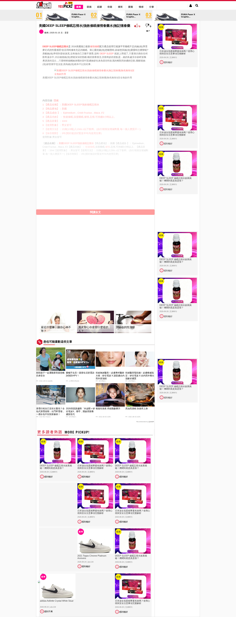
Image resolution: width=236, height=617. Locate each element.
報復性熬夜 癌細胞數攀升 (108, 408)
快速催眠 (90, 147)
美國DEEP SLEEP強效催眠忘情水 (76, 143)
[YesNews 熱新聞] (43, 9)
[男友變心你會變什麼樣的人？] (95, 322)
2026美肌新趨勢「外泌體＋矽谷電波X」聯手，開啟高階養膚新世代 (80, 411)
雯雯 (66, 33)
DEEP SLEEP (107, 53)
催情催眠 (94, 46)
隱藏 (56, 100)
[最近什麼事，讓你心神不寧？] (58, 322)
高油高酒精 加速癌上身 (136, 408)
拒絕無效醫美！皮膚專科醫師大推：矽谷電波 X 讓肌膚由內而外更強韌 (110, 376)
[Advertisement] (95, 88)
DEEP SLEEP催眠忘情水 (78, 197)
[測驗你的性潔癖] (133, 322)
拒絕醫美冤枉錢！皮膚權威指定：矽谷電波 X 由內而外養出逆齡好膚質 (139, 376)
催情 (107, 147)
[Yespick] (66, 7)
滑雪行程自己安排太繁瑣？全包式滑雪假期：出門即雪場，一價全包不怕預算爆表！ (50, 411)
